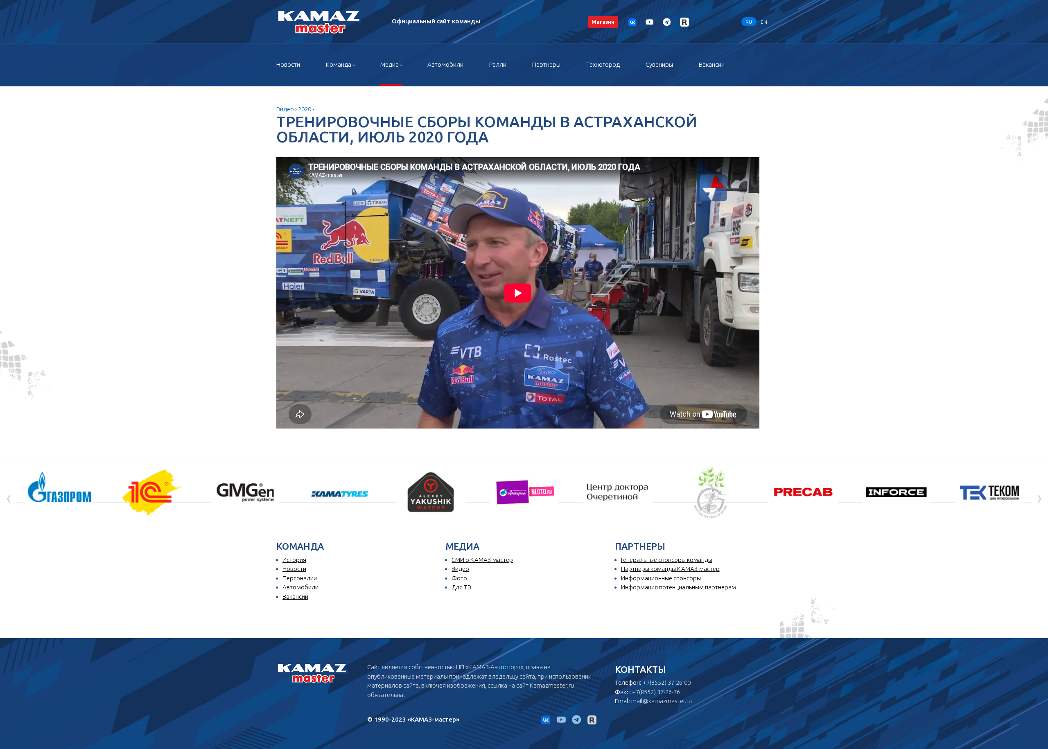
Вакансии (712, 64)
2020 (304, 109)
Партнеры (546, 64)
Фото (459, 578)
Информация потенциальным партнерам (678, 587)
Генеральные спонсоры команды (666, 559)
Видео (285, 109)
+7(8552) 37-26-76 (656, 691)
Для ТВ (461, 587)
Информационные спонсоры (661, 578)
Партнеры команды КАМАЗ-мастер (670, 568)
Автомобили (445, 64)
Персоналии (299, 578)
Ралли (497, 64)
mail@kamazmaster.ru (661, 700)
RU (748, 21)
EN (764, 21)
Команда (338, 64)
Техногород (603, 64)
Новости (288, 64)
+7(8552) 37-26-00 (667, 682)
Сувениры (659, 64)
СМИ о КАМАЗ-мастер (482, 559)
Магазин (603, 22)
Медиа (389, 64)
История (294, 559)
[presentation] (8, 497)
